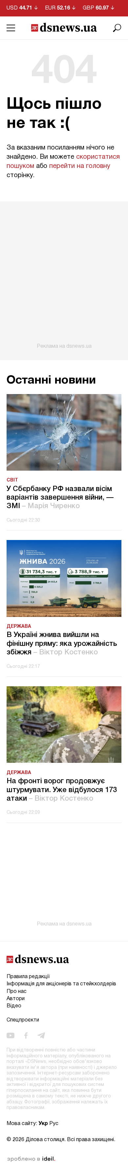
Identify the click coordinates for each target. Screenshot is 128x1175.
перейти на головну (79, 166)
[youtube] (10, 1035)
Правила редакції (28, 977)
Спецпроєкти (23, 1020)
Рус (53, 1123)
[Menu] (11, 28)
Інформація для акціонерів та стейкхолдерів (61, 984)
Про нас (17, 991)
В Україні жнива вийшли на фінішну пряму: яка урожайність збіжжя (62, 644)
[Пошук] (117, 28)
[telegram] (41, 1035)
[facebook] (26, 1035)
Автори (16, 999)
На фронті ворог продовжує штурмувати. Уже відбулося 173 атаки (62, 790)
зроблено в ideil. (31, 1159)
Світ (12, 480)
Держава (19, 626)
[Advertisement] (64, 275)
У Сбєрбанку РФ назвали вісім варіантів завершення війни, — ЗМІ (60, 498)
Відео (14, 1006)
